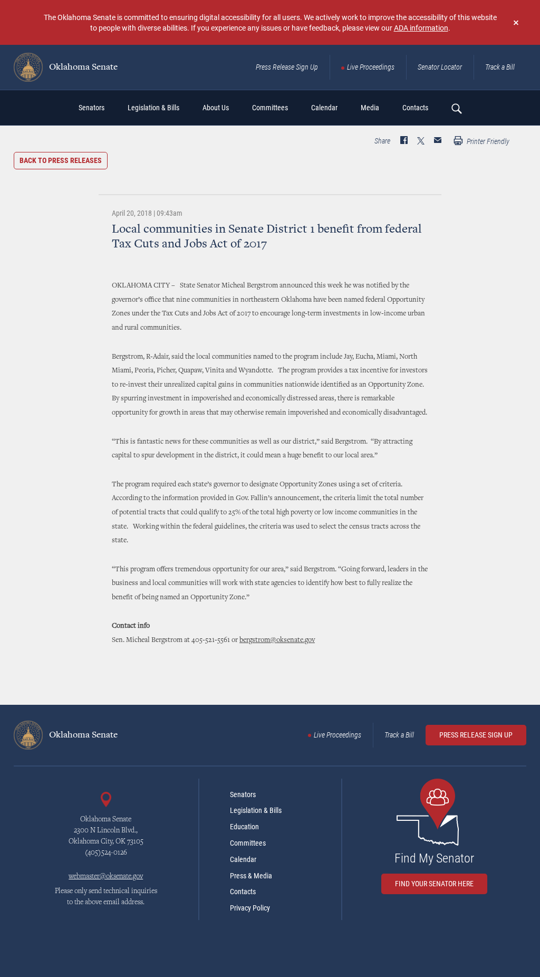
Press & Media (251, 875)
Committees (248, 843)
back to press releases (61, 160)
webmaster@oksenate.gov (106, 876)
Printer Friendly (487, 141)
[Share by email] (437, 141)
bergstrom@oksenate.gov (277, 640)
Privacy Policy (250, 908)
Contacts (243, 891)
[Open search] (456, 108)
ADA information (421, 28)
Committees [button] (270, 107)
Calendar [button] (324, 107)
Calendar (243, 859)
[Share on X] (420, 141)
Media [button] (370, 107)
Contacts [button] (415, 107)
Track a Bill (500, 67)
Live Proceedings (370, 67)
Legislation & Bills (256, 810)
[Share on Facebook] (404, 141)
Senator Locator (440, 67)
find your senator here (434, 883)
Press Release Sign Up (287, 67)
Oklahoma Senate (82, 67)
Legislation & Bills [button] (153, 107)
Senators (243, 794)
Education (244, 826)
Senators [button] (91, 107)
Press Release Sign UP (476, 735)
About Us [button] (215, 107)
